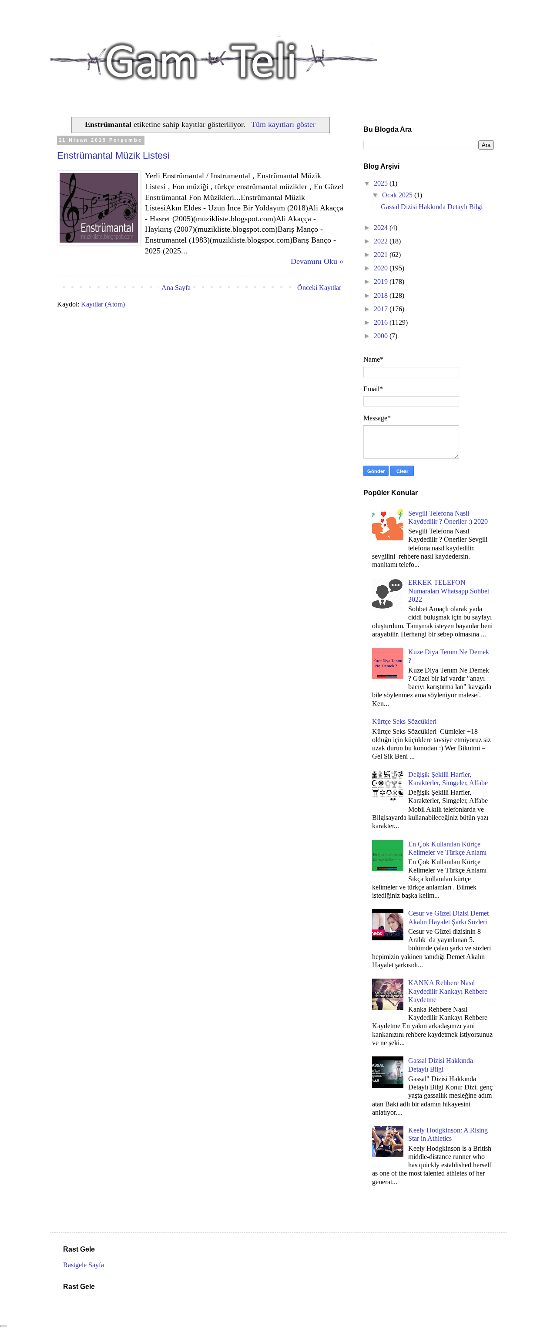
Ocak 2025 (398, 195)
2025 (381, 183)
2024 (381, 227)
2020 (381, 268)
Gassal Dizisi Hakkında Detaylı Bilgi (432, 206)
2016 (381, 322)
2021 (381, 254)
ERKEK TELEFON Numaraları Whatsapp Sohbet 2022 (448, 591)
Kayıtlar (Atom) (103, 304)
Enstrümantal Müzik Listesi (113, 155)
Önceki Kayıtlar (319, 287)
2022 (381, 241)
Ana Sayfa (176, 287)
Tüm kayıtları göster (283, 124)
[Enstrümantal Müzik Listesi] (99, 242)
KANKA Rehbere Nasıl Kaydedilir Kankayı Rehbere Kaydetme (447, 991)
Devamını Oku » (317, 261)
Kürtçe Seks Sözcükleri (404, 721)
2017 (381, 309)
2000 (381, 336)
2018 (381, 295)
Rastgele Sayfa (83, 1265)
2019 (381, 281)
